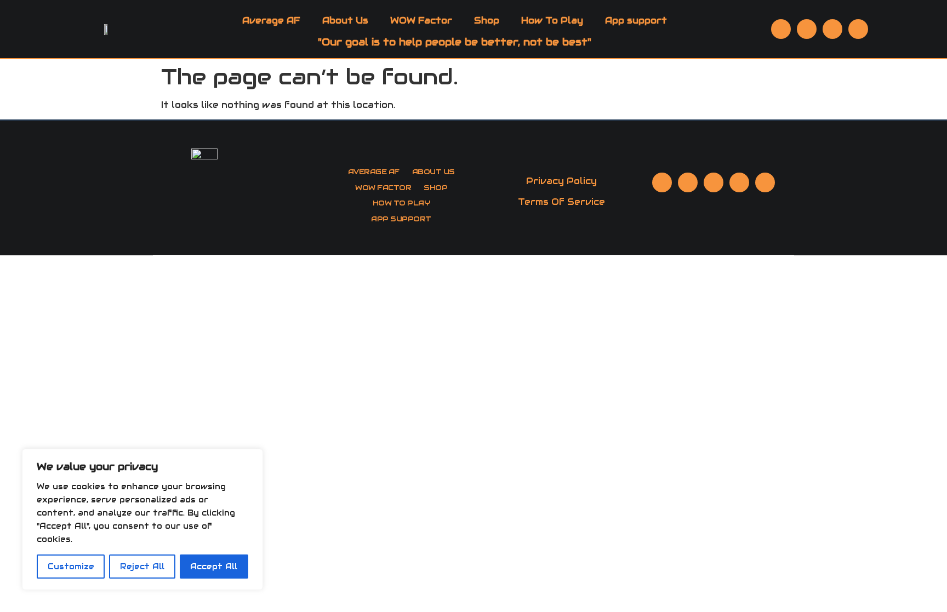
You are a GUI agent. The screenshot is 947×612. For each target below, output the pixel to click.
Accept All (213, 566)
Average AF (271, 20)
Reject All (142, 566)
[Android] (858, 29)
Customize (71, 566)
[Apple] (832, 29)
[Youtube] (781, 29)
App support (636, 20)
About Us (345, 20)
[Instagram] (713, 182)
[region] (142, 519)
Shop (486, 20)
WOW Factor (421, 20)
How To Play (552, 20)
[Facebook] (807, 29)
